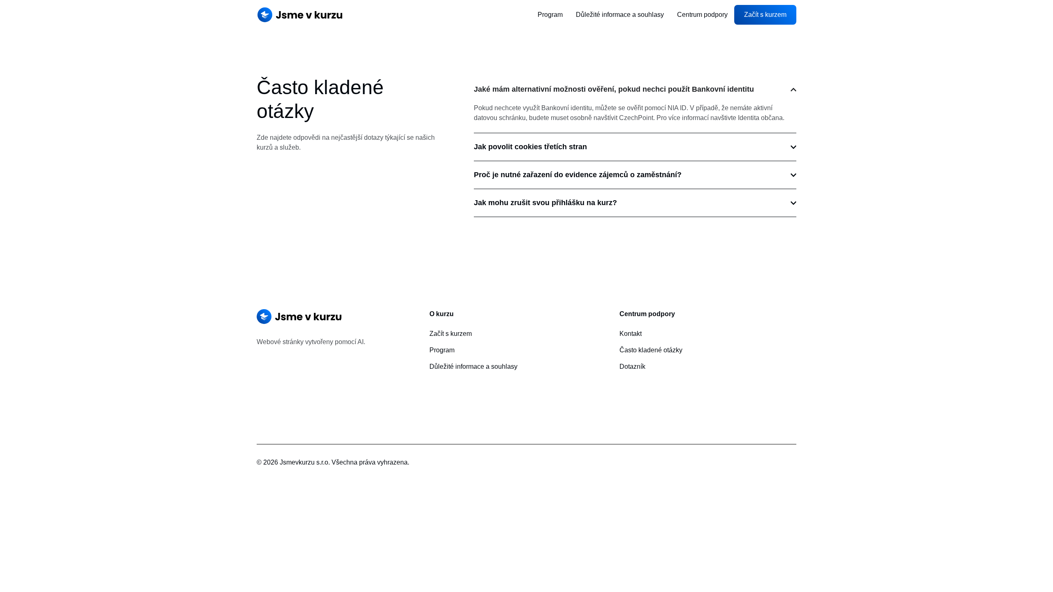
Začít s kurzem (450, 333)
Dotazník (632, 366)
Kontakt (630, 333)
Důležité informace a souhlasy (620, 14)
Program (550, 14)
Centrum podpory (702, 14)
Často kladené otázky (650, 350)
